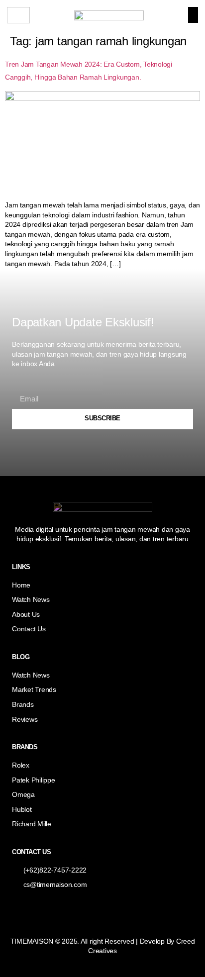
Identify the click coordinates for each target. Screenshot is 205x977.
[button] (193, 15)
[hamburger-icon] (18, 15)
